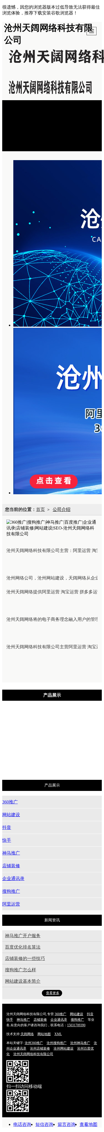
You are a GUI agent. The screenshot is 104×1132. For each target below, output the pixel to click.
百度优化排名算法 (22, 947)
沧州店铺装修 (40, 1048)
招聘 (17, 148)
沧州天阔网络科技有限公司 (33, 1054)
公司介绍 (22, 130)
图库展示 (22, 124)
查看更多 (52, 993)
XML (58, 1034)
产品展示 (22, 113)
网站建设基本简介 (22, 981)
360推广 (28, 720)
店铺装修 (84, 735)
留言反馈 (22, 136)
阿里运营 (56, 765)
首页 (17, 107)
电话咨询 (22, 1124)
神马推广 (52, 735)
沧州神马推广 (80, 1043)
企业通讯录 (40, 750)
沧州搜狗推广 (57, 1043)
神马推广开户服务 (22, 935)
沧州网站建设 (63, 1048)
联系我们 (22, 142)
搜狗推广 (75, 750)
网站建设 (60, 720)
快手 (23, 735)
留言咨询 (66, 1124)
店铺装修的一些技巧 (25, 958)
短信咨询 (44, 1124)
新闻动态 (22, 119)
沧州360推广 (34, 1043)
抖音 (87, 720)
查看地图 (88, 1124)
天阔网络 (27, 1034)
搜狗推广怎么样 (20, 969)
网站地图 (44, 1034)
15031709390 (76, 1025)
